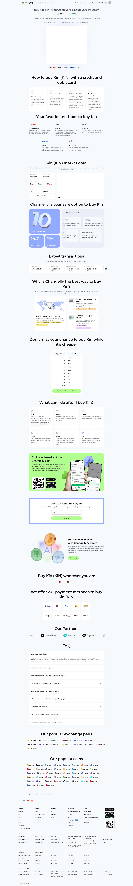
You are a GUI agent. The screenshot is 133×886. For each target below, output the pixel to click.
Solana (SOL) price (72, 874)
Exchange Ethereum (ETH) (25, 858)
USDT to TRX (71, 860)
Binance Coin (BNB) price (74, 872)
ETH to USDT (54, 858)
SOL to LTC (87, 863)
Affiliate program (72, 822)
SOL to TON (87, 855)
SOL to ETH (87, 860)
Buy (19, 814)
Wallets (70, 817)
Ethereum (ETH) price (24, 872)
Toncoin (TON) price (106, 872)
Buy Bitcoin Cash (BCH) (90, 843)
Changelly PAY (73, 820)
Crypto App (21, 825)
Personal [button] (38, 2)
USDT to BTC (71, 855)
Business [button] (47, 2)
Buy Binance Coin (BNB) (57, 842)
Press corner (38, 817)
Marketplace (21, 820)
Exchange (20, 811)
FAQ (52, 811)
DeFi (19, 822)
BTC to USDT (38, 855)
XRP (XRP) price (39, 874)
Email (53, 512)
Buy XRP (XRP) (38, 836)
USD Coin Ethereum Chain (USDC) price (57, 872)
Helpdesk (53, 814)
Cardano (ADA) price (89, 872)
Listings (70, 814)
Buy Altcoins (104, 842)
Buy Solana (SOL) (39, 842)
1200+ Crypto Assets (38, 794)
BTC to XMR (38, 860)
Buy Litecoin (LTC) (23, 842)
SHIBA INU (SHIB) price (106, 874)
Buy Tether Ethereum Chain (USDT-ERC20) (75, 837)
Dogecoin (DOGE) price (57, 876)
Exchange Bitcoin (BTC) (24, 855)
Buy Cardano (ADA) (89, 841)
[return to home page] (28, 2)
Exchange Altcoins (23, 863)
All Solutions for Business (74, 811)
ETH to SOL (54, 863)
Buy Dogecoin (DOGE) (106, 839)
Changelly (28, 794)
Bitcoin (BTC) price (39, 872)
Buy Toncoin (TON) (56, 839)
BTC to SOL (38, 863)
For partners (87, 820)
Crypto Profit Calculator (24, 828)
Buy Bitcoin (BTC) (22, 836)
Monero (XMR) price (23, 874)
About (36, 811)
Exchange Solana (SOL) (24, 860)
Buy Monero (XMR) (39, 839)
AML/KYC (86, 822)
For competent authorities (91, 817)
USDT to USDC (71, 858)
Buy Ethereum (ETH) (23, 839)
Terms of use (87, 811)
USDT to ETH (71, 863)
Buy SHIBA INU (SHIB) (106, 836)
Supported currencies (40, 814)
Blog (52, 817)
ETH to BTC (54, 855)
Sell (19, 817)
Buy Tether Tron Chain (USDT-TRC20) (73, 841)
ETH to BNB (54, 860)
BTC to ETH (38, 858)
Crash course (54, 820)
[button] (81, 2)
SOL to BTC (87, 858)
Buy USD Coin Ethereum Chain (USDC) (90, 837)
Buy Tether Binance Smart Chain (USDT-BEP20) (74, 846)
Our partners (38, 820)
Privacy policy (87, 814)
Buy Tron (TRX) (55, 836)
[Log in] (109, 2)
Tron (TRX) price (88, 874)
